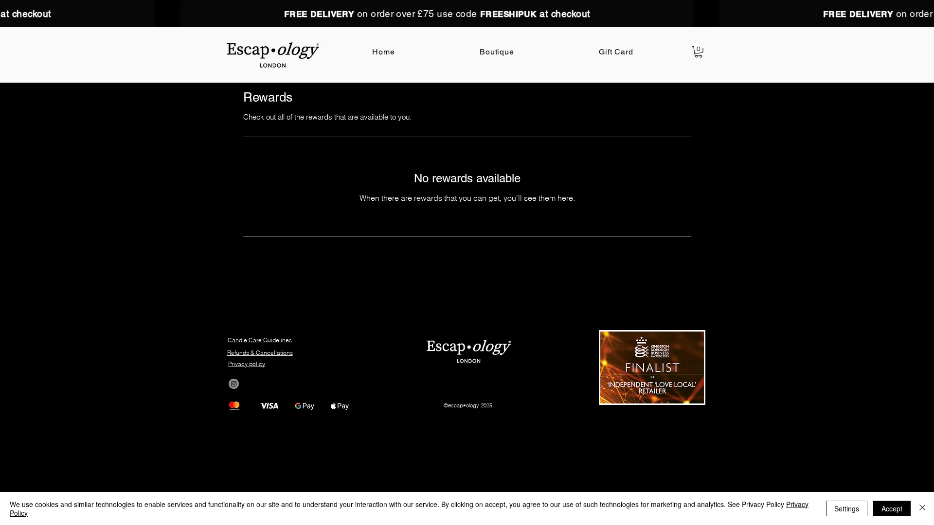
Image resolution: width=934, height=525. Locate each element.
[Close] (922, 508)
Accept (891, 508)
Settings (846, 508)
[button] (698, 52)
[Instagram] (234, 384)
